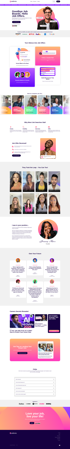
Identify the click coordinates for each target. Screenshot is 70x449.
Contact (38, 1)
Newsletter (58, 438)
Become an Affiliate (57, 437)
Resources (34, 1)
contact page (37, 372)
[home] (15, 1)
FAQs (59, 434)
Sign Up (58, 1)
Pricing (31, 1)
